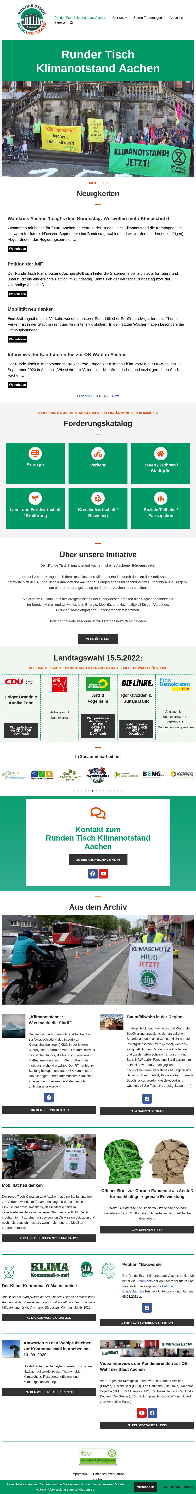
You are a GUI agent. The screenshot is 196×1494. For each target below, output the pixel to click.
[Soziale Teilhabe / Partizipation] (160, 498)
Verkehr (98, 465)
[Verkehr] (98, 453)
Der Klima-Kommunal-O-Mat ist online (39, 1285)
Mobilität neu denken (31, 309)
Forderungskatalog (98, 423)
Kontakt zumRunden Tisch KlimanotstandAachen (98, 838)
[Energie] (35, 453)
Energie (35, 464)
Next (115, 396)
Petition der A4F (25, 263)
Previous (83, 396)
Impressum (80, 1474)
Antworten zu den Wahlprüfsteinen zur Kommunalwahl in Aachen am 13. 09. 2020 (57, 1349)
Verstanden (145, 1487)
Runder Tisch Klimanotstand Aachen (80, 18)
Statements (144, 1281)
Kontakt (59, 23)
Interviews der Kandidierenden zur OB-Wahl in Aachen (67, 354)
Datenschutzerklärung (108, 1474)
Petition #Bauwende (142, 1264)
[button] (126, 18)
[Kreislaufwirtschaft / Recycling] (98, 498)
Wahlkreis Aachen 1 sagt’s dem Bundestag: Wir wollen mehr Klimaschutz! (88, 218)
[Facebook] (93, 874)
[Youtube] (103, 874)
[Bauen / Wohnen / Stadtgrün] (160, 453)
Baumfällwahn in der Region (154, 1017)
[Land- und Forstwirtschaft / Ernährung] (35, 498)
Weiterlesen (17, 248)
